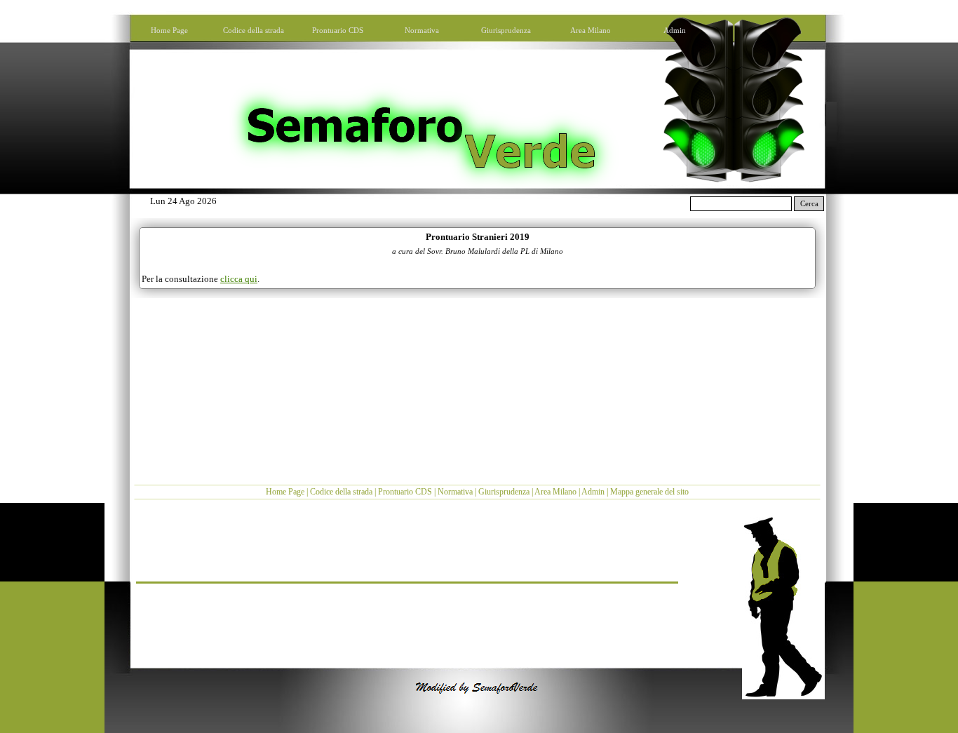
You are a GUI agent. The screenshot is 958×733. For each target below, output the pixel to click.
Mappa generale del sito (649, 492)
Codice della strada (341, 492)
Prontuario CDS (405, 492)
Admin (593, 492)
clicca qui (238, 279)
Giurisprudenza (503, 492)
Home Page (285, 492)
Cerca (809, 204)
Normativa (455, 492)
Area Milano (555, 492)
